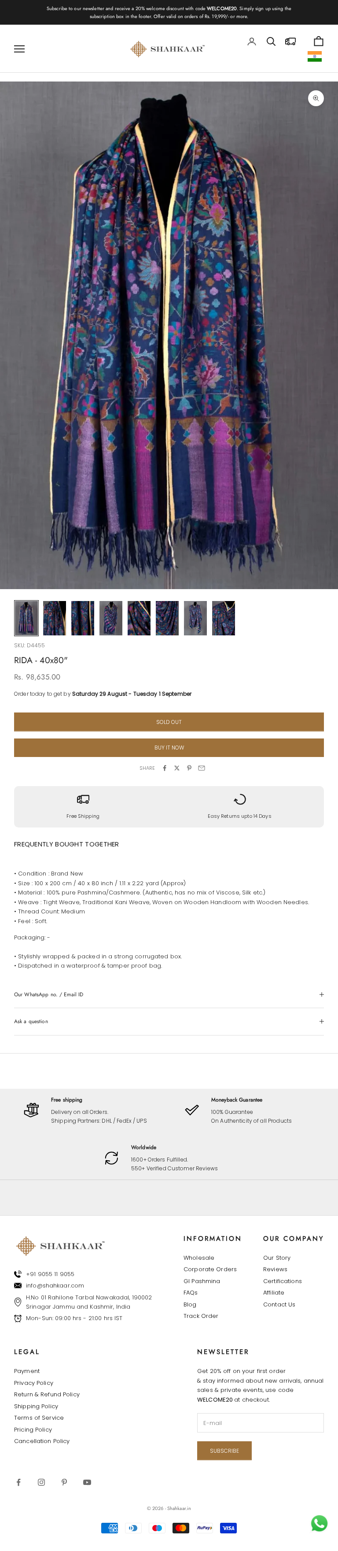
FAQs (191, 1292)
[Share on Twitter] (176, 768)
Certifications (282, 1281)
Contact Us (279, 1304)
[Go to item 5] (139, 618)
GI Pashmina (202, 1281)
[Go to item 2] (54, 618)
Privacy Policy (33, 1383)
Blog (190, 1304)
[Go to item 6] (167, 618)
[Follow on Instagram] (41, 1482)
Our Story (276, 1258)
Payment (27, 1371)
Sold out (169, 722)
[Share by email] (201, 768)
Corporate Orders (210, 1269)
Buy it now (169, 747)
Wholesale (199, 1258)
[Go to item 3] (82, 618)
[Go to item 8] (223, 618)
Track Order (201, 1316)
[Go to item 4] (111, 618)
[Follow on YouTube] (87, 1482)
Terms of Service (39, 1418)
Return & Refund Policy (47, 1394)
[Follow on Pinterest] (64, 1482)
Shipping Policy (36, 1406)
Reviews (275, 1269)
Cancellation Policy (42, 1441)
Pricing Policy (33, 1429)
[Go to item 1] (26, 618)
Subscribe (224, 1451)
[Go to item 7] (195, 618)
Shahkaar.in (179, 1508)
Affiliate (273, 1292)
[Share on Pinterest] (189, 768)
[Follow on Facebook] (18, 1482)
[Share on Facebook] (164, 768)
